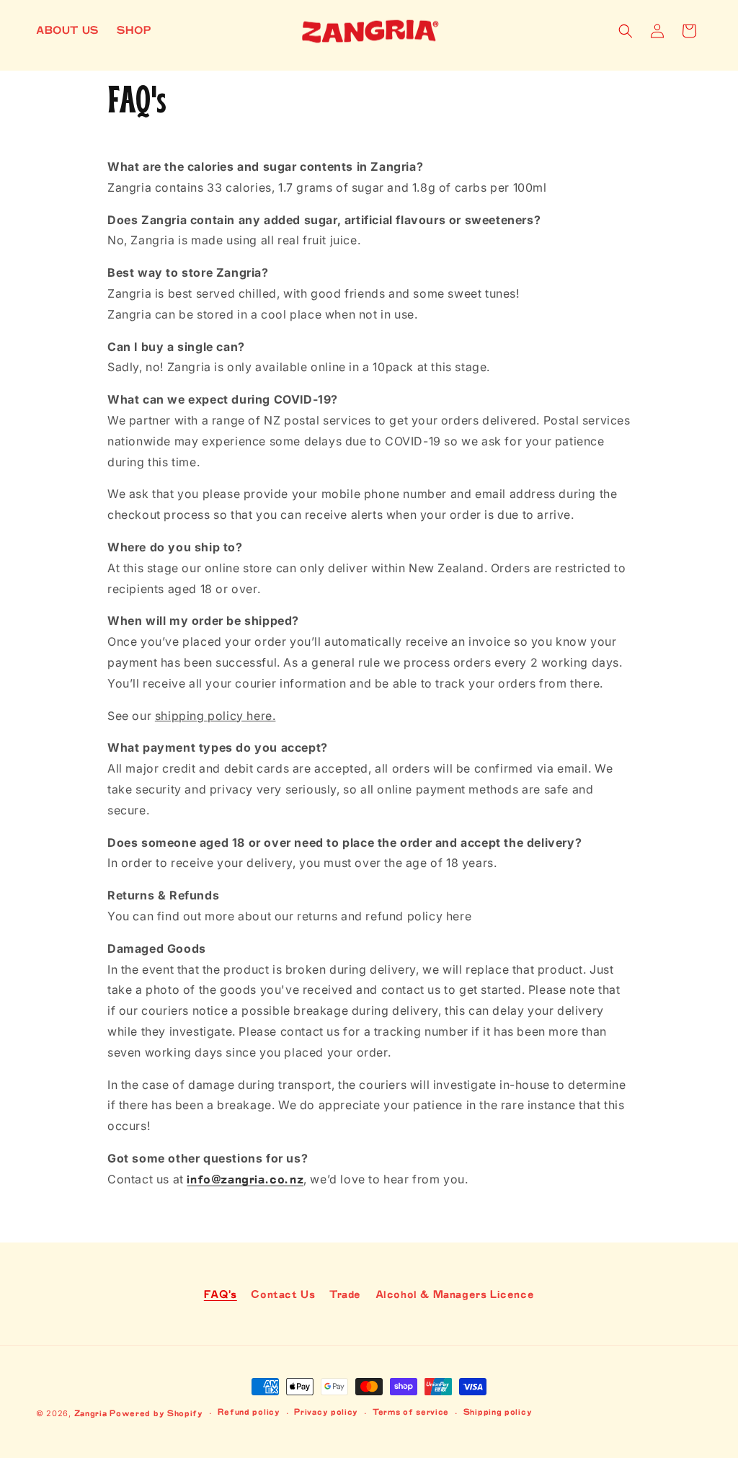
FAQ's (220, 1295)
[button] (625, 31)
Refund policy (249, 1412)
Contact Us (283, 1295)
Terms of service (411, 1412)
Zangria (90, 1414)
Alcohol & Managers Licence (455, 1295)
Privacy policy (326, 1412)
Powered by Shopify (156, 1414)
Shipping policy (498, 1412)
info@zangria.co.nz (245, 1180)
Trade (345, 1295)
